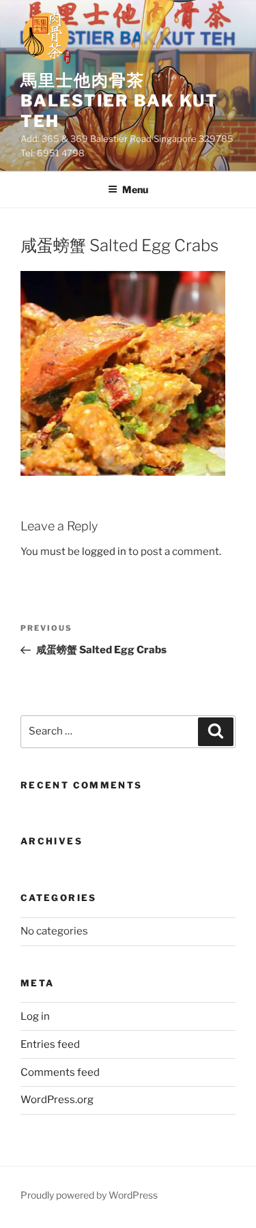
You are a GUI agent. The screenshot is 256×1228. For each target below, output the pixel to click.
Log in (35, 1016)
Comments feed (60, 1072)
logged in (104, 551)
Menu (135, 189)
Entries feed (50, 1044)
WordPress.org (57, 1100)
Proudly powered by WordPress (89, 1195)
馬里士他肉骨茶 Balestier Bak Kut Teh (119, 100)
